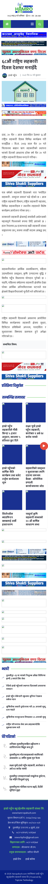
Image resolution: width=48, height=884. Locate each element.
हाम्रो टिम (17, 859)
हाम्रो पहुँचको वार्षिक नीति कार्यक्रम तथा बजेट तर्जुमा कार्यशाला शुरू (11, 475)
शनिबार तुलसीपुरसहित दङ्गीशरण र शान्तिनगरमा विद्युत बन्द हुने (24, 745)
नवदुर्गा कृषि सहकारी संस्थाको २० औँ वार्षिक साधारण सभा (34, 519)
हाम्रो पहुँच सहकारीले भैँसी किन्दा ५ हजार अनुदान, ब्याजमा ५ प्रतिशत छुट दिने (11, 433)
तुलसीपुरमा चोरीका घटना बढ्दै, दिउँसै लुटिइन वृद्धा (26, 788)
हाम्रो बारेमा (30, 859)
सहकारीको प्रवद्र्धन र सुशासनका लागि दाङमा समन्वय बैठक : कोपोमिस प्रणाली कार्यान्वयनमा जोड (35, 477)
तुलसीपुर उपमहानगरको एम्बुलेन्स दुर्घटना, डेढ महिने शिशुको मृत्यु (27, 778)
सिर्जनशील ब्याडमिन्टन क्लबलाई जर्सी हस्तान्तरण (9, 519)
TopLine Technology (24, 880)
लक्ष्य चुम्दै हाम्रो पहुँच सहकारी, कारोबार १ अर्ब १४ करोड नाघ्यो (34, 431)
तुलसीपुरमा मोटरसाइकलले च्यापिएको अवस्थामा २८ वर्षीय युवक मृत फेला (26, 756)
